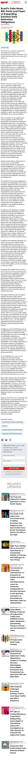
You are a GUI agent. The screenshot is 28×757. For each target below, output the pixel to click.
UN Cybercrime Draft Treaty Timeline (16, 642)
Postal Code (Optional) (9, 455)
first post (20, 71)
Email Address (7, 460)
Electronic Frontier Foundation (5, 2)
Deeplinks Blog (14, 493)
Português (4, 47)
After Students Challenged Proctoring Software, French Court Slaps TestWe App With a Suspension (18, 694)
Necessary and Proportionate (11, 433)
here (6, 58)
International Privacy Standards (12, 422)
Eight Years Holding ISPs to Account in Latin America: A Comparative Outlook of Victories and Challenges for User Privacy (18, 553)
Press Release (14, 607)
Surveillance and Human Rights (12, 429)
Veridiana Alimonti (7, 27)
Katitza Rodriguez (19, 636)
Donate (16, 2)
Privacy (4, 426)
